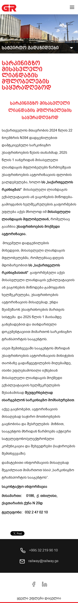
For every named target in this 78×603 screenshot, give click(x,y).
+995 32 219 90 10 (43, 550)
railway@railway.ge (43, 561)
